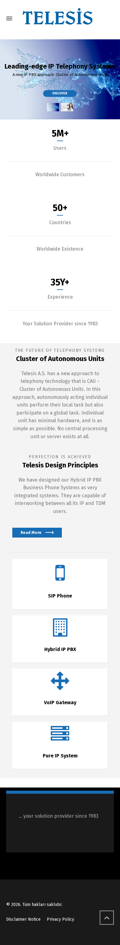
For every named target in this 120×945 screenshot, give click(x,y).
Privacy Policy (60, 919)
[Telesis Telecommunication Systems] (60, 18)
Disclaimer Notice (23, 919)
